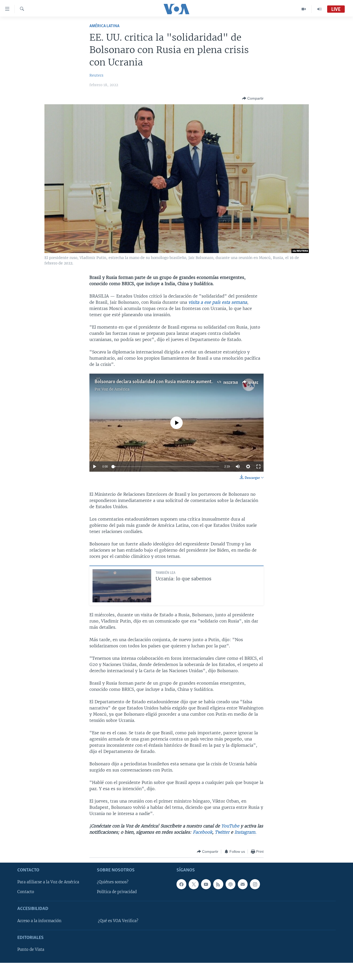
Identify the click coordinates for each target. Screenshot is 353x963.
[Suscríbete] (243, 884)
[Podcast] (230, 884)
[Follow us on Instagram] (255, 884)
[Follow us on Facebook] (181, 884)
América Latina (104, 26)
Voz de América (115, 389)
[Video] (304, 9)
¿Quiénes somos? (112, 882)
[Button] (253, 98)
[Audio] (319, 9)
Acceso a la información (39, 920)
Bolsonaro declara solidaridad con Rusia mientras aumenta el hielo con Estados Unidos (182, 381)
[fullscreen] (258, 466)
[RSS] (218, 884)
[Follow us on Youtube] (206, 884)
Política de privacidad (117, 892)
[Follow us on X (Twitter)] (193, 884)
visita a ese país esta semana (217, 302)
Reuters (96, 75)
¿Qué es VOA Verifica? (118, 920)
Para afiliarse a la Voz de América (48, 882)
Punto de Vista (30, 949)
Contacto (25, 892)
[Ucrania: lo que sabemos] (122, 585)
